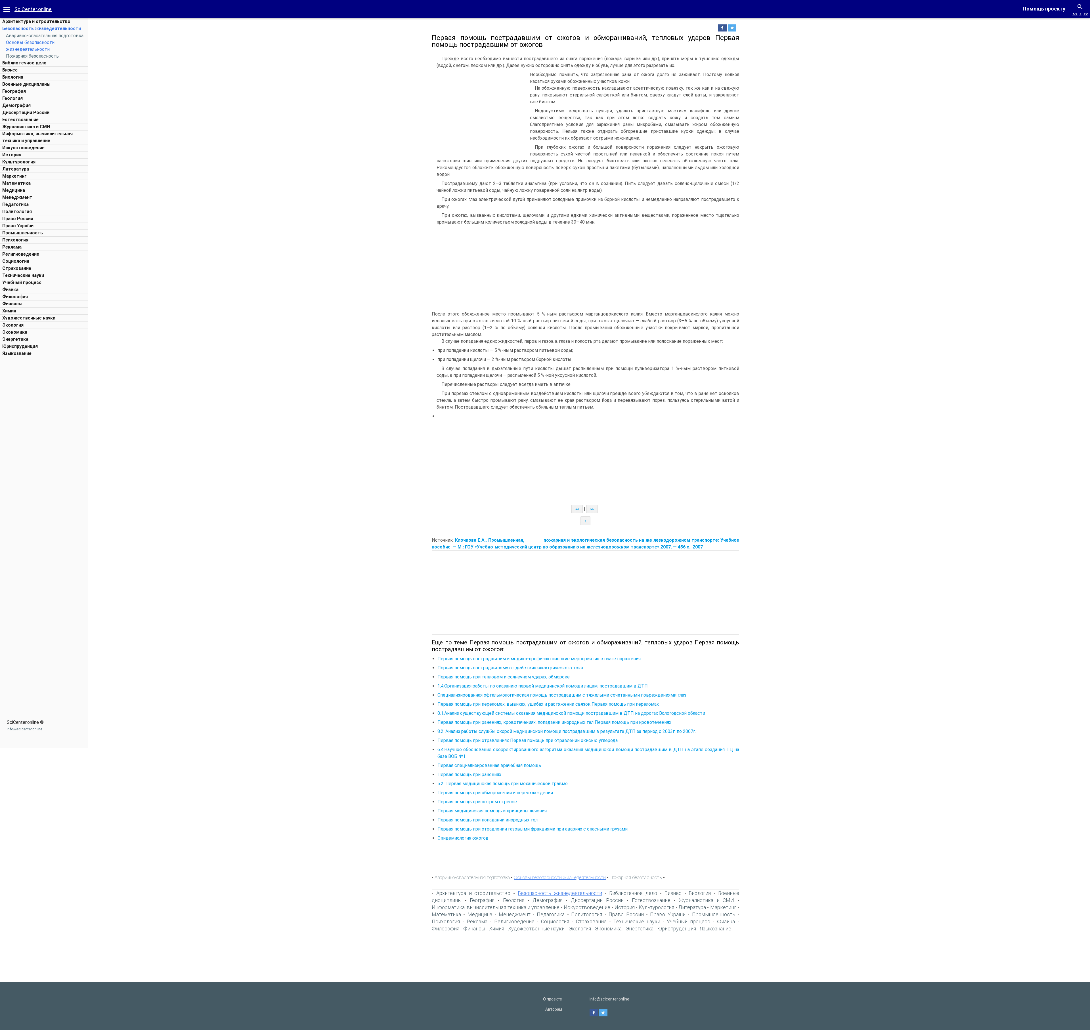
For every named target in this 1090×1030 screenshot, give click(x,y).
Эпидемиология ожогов (463, 838)
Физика (10, 289)
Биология (12, 77)
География (14, 91)
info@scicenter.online (24, 729)
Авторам (553, 1009)
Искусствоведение (23, 147)
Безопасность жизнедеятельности (41, 28)
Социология (15, 261)
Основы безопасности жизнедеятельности (560, 877)
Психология (15, 240)
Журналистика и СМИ (26, 126)
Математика (16, 183)
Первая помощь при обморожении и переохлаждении (495, 792)
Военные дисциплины (26, 84)
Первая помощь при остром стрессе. (477, 801)
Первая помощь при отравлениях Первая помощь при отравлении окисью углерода (527, 740)
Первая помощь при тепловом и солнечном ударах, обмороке (503, 677)
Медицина (13, 190)
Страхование (16, 268)
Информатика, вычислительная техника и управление (495, 907)
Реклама (12, 247)
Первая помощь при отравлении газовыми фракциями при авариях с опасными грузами (532, 829)
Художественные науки (28, 318)
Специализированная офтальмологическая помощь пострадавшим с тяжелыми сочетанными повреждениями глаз (561, 695)
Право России (17, 218)
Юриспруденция (20, 346)
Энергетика (15, 339)
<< (1075, 13)
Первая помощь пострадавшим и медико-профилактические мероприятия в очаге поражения (539, 658)
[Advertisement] (44, 445)
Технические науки (23, 275)
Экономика (14, 332)
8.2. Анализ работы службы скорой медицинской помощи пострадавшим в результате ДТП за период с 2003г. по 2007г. (566, 731)
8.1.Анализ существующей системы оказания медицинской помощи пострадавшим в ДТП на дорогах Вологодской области (571, 713)
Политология (17, 211)
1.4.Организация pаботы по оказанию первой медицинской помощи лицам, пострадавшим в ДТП (542, 686)
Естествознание (20, 119)
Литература (15, 169)
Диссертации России (25, 112)
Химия (9, 311)
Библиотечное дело (24, 63)
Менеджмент (17, 197)
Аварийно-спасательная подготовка (44, 35)
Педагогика (15, 204)
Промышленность (22, 233)
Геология (12, 98)
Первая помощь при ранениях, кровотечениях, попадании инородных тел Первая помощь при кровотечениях (554, 722)
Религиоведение (20, 254)
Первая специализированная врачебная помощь (489, 765)
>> (1085, 13)
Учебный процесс (21, 282)
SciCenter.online (33, 9)
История (11, 154)
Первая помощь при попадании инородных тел (487, 820)
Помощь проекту (1044, 9)
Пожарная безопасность (32, 56)
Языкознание (17, 353)
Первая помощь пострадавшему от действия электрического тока (510, 667)
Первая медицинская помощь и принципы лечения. (492, 811)
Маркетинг (14, 176)
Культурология (18, 162)
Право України (17, 225)
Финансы (12, 303)
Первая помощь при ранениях (469, 774)
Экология (13, 325)
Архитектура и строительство (36, 21)
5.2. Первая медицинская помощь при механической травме (502, 783)
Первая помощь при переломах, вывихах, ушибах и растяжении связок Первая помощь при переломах (548, 704)
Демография (16, 105)
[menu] (7, 9)
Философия (15, 296)
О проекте (552, 999)
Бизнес (10, 70)
